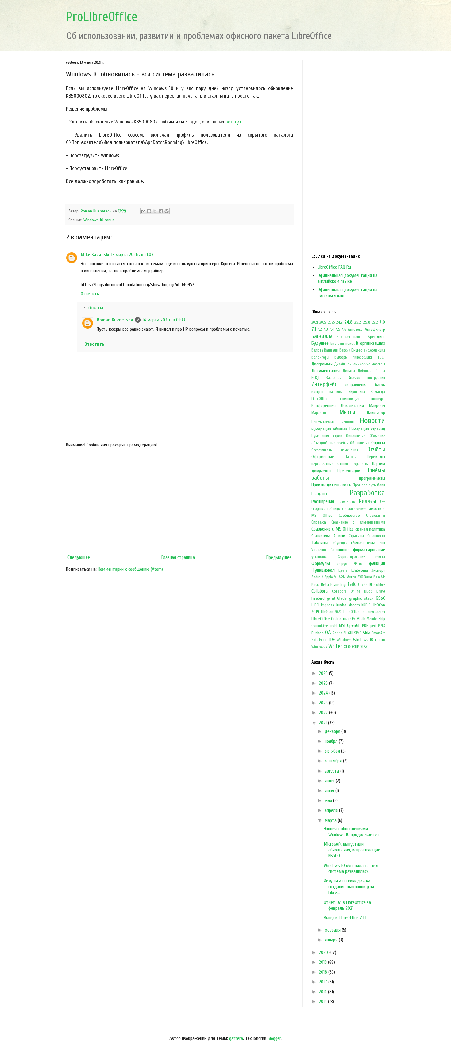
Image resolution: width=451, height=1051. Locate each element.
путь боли (377, 485)
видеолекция (374, 350)
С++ (382, 502)
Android (317, 577)
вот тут (233, 122)
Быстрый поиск (342, 343)
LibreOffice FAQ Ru (334, 267)
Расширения (322, 501)
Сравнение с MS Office (332, 529)
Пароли (351, 457)
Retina (337, 633)
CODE (368, 584)
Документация (325, 370)
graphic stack (361, 598)
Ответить (90, 294)
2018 (323, 972)
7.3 (325, 329)
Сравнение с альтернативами (358, 522)
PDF (365, 625)
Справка (318, 522)
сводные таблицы (326, 509)
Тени (381, 543)
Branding (338, 584)
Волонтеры (320, 357)
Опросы (378, 443)
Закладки (333, 378)
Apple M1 (331, 577)
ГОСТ (381, 357)
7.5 (337, 329)
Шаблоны (359, 570)
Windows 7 (319, 647)
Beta (325, 584)
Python (317, 633)
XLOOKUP (351, 646)
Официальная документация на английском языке (347, 278)
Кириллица (357, 392)
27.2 (375, 322)
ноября (332, 741)
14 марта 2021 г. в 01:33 (163, 320)
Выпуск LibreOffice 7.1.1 (345, 918)
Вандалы (331, 350)
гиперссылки (363, 357)
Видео (357, 350)
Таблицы (319, 542)
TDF (331, 639)
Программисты (372, 478)
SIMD (358, 633)
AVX (360, 577)
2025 (331, 322)
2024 (324, 693)
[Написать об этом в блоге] (149, 211)
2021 (314, 322)
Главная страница (178, 557)
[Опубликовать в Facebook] (161, 211)
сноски (347, 509)
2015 (323, 1001)
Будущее (320, 343)
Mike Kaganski (95, 254)
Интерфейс (324, 384)
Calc (352, 584)
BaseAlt (379, 577)
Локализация (352, 405)
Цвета (343, 570)
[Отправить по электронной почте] (143, 211)
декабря (333, 731)
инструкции (376, 378)
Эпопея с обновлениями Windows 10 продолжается (351, 831)
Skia (366, 633)
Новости (372, 420)
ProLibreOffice (101, 16)
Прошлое (360, 485)
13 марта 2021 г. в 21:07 (132, 254)
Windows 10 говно (99, 220)
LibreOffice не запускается (364, 612)
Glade (342, 598)
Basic (315, 584)
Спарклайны (375, 515)
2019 (323, 962)
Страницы (356, 536)
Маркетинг (319, 413)
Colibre (379, 584)
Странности (376, 536)
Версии (344, 350)
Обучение (377, 436)
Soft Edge (318, 640)
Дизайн (340, 364)
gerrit (331, 598)
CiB (360, 584)
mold (333, 626)
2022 (322, 322)
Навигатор (376, 412)
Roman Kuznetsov (115, 320)
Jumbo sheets (348, 605)
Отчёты (376, 449)
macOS (349, 618)
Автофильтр (375, 329)
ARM (342, 577)
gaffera (236, 1038)
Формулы (320, 563)
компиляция (349, 399)
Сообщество (349, 515)
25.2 (357, 322)
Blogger (274, 1038)
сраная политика (370, 529)
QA (328, 632)
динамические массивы (366, 364)
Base (368, 577)
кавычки (336, 392)
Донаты (348, 371)
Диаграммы (322, 364)
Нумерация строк (326, 436)
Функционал (323, 570)
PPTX (381, 626)
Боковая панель (350, 337)
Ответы (95, 308)
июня (330, 790)
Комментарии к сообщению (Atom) (130, 569)
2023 (324, 703)
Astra (351, 577)
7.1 (313, 329)
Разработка (367, 492)
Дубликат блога (371, 371)
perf (373, 626)
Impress (327, 605)
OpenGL (353, 625)
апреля (332, 810)
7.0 (382, 322)
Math (361, 618)
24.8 (349, 322)
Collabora (319, 591)
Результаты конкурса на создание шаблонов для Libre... (349, 886)
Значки (354, 377)
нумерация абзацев (329, 429)
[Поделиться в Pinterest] (167, 211)
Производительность (331, 485)
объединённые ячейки (330, 443)
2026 (324, 673)
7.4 (331, 329)
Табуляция (339, 543)
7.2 (319, 329)
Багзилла (322, 336)
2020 (324, 952)
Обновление (355, 436)
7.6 (343, 329)
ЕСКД (315, 378)
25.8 (366, 322)
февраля (333, 930)
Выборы (341, 357)
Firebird (318, 598)
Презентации (348, 470)
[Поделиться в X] (155, 211)
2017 (323, 982)
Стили (339, 536)
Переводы (376, 456)
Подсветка (360, 464)
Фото (358, 564)
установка (319, 557)
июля (330, 781)
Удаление (319, 550)
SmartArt (378, 633)
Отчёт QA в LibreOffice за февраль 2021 (347, 905)
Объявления (359, 443)
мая (329, 800)
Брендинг (376, 336)
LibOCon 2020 (331, 612)
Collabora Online (346, 591)
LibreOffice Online (326, 618)
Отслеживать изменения (334, 450)
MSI (342, 625)
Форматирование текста (361, 557)
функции (377, 563)
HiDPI (315, 605)
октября (333, 751)
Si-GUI (348, 633)
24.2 (339, 322)
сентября (334, 761)
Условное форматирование (358, 549)
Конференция (323, 405)
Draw (380, 591)
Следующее (78, 557)
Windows (344, 639)
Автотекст (356, 329)
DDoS (368, 591)
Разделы (319, 493)
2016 (323, 992)
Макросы (377, 405)
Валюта (317, 350)
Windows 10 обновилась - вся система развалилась (351, 868)
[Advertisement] (179, 501)
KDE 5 (365, 605)
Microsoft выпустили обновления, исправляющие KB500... (352, 849)
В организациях (370, 343)
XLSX (364, 647)
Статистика (320, 536)
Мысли (347, 412)
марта (331, 820)
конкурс (378, 398)
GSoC (380, 598)
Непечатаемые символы (332, 422)
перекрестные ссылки (329, 464)
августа (332, 771)
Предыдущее (278, 557)
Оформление (322, 456)
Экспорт (378, 570)
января (332, 940)
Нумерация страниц (367, 429)
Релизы (367, 501)
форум (342, 564)
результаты (347, 502)
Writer (335, 646)
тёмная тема (363, 542)
